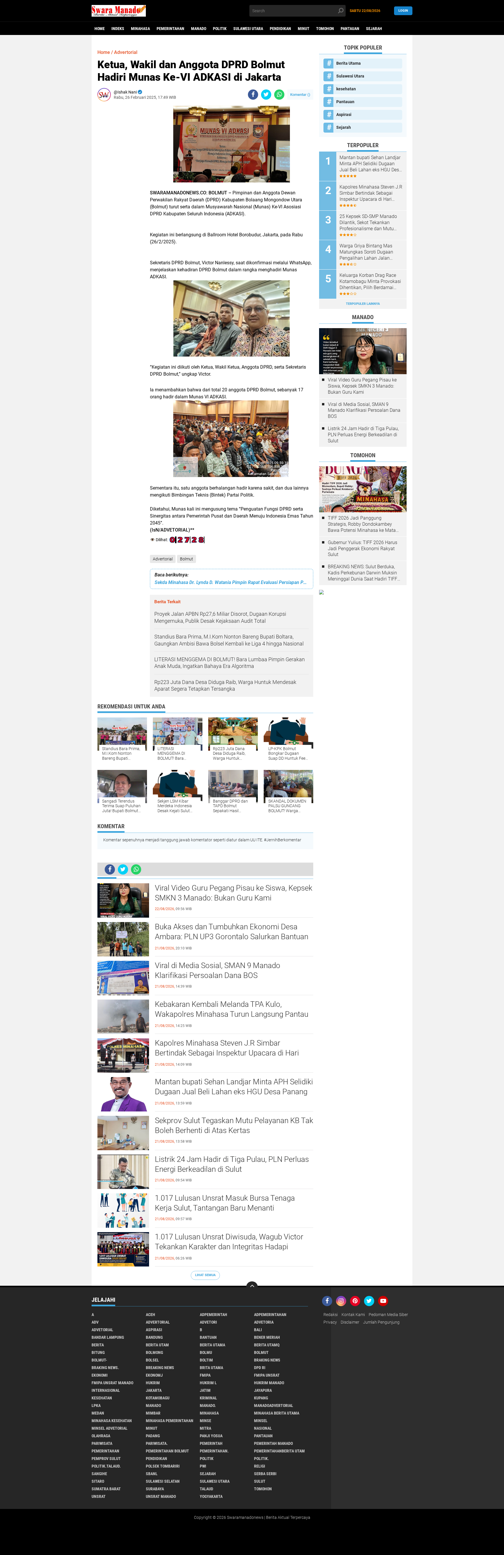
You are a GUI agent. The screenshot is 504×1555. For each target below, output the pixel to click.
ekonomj (154, 1375)
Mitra (205, 1428)
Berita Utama (348, 63)
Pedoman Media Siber (388, 1314)
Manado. (208, 1405)
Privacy (330, 1322)
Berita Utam (157, 1345)
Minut (303, 28)
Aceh (150, 1314)
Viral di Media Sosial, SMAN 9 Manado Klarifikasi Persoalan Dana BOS (217, 970)
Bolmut (186, 559)
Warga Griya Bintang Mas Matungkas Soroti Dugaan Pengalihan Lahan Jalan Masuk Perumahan (366, 252)
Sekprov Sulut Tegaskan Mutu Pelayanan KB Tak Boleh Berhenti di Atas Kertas (234, 1125)
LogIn (403, 11)
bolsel (152, 1360)
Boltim (206, 1360)
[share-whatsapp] (279, 94)
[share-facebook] (253, 94)
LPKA (96, 1405)
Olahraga (101, 1435)
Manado (198, 28)
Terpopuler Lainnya (363, 304)
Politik (220, 28)
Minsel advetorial (109, 1428)
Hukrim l (208, 1382)
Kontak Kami (353, 1314)
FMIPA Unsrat (267, 1375)
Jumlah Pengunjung (381, 1322)
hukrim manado (269, 1382)
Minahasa (140, 28)
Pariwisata (102, 1443)
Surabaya (155, 1489)
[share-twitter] (266, 94)
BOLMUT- (99, 1360)
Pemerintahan (170, 28)
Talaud (206, 1489)
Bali (258, 1329)
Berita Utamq (266, 1345)
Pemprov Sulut (106, 1458)
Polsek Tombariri (163, 1466)
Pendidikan (280, 28)
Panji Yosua (211, 1435)
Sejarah (374, 28)
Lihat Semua (205, 1275)
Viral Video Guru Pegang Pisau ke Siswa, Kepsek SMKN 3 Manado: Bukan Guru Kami (233, 893)
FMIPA (205, 1375)
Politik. (261, 1458)
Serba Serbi (265, 1473)
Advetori (208, 1322)
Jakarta (154, 1390)
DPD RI (259, 1367)
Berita (98, 1345)
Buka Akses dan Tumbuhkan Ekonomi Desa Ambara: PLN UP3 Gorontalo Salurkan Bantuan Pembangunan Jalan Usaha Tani (231, 936)
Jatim (205, 1390)
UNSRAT (99, 1496)
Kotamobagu (157, 1398)
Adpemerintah (213, 1314)
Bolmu (206, 1352)
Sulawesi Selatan (163, 1481)
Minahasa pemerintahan (169, 1420)
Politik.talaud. (106, 1466)
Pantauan (350, 28)
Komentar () (300, 94)
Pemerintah (211, 1443)
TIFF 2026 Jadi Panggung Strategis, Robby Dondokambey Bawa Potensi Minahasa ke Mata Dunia (362, 524)
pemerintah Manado (273, 1443)
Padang (153, 1435)
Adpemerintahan (270, 1314)
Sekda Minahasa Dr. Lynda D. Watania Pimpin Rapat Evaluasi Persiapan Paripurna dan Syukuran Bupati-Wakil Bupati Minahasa (232, 582)
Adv (95, 1322)
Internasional (106, 1390)
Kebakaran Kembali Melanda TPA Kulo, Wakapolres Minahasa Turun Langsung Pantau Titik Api (231, 1014)
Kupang (261, 1398)
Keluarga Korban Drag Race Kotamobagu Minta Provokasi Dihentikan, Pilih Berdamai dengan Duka (370, 281)
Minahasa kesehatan (112, 1420)
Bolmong (154, 1352)
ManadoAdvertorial (273, 1405)
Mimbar (153, 1413)
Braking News (267, 1360)
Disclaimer (350, 1322)
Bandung (154, 1337)
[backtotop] (252, 1287)
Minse (205, 1420)
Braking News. (105, 1367)
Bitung (98, 1352)
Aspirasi (343, 114)
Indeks (117, 28)
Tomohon (325, 28)
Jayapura (263, 1390)
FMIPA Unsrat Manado (112, 1382)
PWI (203, 1466)
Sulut (259, 1481)
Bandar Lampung (108, 1337)
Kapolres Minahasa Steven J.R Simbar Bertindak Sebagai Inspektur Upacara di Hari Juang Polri (227, 1053)
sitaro (98, 1481)
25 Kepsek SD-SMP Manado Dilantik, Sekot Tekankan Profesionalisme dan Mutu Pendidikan (368, 223)
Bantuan (208, 1337)
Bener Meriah (267, 1337)
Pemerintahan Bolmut (167, 1451)
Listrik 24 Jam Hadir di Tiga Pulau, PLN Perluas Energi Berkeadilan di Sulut (232, 1164)
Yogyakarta (211, 1496)
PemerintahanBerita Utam (279, 1451)
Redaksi (330, 1314)
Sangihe (99, 1473)
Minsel (260, 1420)
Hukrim (153, 1382)
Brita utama (211, 1367)
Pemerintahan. (214, 1451)
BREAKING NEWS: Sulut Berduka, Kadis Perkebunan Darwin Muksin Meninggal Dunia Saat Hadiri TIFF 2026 (362, 573)
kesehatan (346, 89)
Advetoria (264, 1322)
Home (99, 28)
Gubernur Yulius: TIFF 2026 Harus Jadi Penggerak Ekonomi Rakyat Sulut (362, 548)
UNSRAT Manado (161, 1496)
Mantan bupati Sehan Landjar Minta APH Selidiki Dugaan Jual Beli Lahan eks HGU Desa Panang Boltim (234, 1091)
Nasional (263, 1428)
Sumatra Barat (106, 1489)
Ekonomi (100, 1375)
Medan (98, 1413)
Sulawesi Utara (248, 28)
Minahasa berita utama (276, 1413)
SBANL (152, 1473)
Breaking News (160, 1367)
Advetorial (102, 1329)
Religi (259, 1466)
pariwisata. (157, 1443)
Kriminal (208, 1398)
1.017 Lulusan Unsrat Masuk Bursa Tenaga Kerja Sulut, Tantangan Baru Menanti (225, 1203)
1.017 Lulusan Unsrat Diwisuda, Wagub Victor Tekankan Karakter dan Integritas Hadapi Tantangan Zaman (229, 1246)
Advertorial (163, 559)
